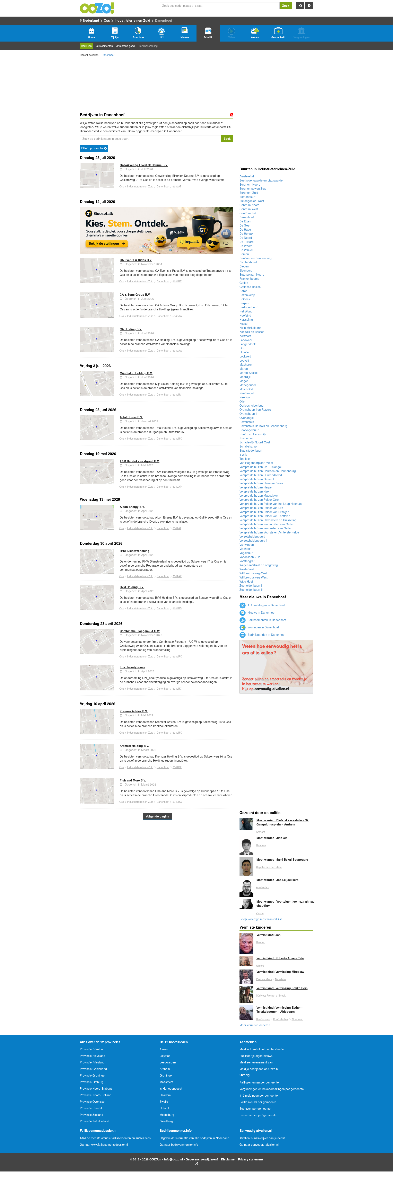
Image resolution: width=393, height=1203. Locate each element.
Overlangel (246, 418)
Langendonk (247, 344)
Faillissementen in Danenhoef (266, 620)
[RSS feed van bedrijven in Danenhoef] (231, 115)
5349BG (177, 802)
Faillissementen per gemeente (259, 1082)
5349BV (177, 394)
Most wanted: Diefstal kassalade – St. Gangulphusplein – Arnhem (282, 822)
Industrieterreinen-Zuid (132, 20)
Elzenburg (246, 270)
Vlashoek (245, 549)
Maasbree (280, 979)
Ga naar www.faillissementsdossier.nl (104, 1144)
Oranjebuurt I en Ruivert (255, 409)
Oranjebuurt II (248, 414)
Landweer (245, 340)
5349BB (177, 608)
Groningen (166, 1075)
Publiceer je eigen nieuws (255, 1056)
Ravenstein (246, 422)
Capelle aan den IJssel (269, 867)
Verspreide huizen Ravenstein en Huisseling (267, 520)
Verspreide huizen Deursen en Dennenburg (267, 471)
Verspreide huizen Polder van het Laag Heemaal (270, 504)
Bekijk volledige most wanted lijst (260, 919)
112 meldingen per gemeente (258, 1095)
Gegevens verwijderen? (202, 1159)
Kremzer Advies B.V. (134, 711)
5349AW (177, 316)
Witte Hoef (246, 581)
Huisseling (246, 319)
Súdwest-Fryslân (265, 995)
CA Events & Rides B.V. (136, 260)
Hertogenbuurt (248, 307)
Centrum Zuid (248, 213)
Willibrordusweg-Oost (253, 573)
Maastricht (166, 1082)
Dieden (244, 266)
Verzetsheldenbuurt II (253, 540)
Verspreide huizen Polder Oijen (259, 499)
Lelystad (165, 1056)
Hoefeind (245, 315)
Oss (107, 20)
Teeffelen (245, 459)
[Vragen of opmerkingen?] (309, 5)
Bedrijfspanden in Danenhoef (266, 635)
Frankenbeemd (249, 278)
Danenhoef (108, 55)
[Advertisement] (156, 867)
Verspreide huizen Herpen (256, 487)
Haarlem (261, 845)
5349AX (177, 576)
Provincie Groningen (93, 1075)
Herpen (244, 303)
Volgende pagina (157, 816)
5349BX (177, 438)
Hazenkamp (247, 295)
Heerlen (260, 942)
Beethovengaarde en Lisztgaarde (261, 180)
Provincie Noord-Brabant (96, 1088)
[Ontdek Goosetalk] (156, 230)
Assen (164, 1049)
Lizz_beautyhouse (132, 667)
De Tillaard (246, 242)
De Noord (245, 238)
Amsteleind (246, 176)
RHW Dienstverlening (134, 551)
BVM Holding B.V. (132, 587)
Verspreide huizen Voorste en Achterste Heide (269, 532)
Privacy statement (250, 1159)
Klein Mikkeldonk (250, 328)
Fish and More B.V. (133, 780)
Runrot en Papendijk (252, 434)
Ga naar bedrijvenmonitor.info (179, 1144)
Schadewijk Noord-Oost (254, 442)
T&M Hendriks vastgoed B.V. (139, 461)
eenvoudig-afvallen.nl (271, 688)
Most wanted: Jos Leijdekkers (277, 880)
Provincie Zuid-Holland (94, 1121)
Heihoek (244, 299)
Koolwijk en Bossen (251, 332)
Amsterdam (262, 887)
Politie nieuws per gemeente (257, 1102)
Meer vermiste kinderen (254, 1025)
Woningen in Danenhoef (263, 627)
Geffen (243, 283)
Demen (244, 254)
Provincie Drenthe (91, 1049)
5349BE (177, 281)
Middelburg (167, 1115)
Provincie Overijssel (92, 1101)
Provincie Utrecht (91, 1108)
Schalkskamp (248, 446)
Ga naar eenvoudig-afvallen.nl (259, 1144)
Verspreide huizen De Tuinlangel (260, 467)
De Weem (245, 246)
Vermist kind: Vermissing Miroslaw (280, 972)
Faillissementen (104, 46)
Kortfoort (245, 336)
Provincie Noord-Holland (95, 1095)
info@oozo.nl (173, 1159)
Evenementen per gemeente (258, 1115)
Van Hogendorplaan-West (256, 463)
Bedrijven (86, 46)
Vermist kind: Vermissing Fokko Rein (282, 988)
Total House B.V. (131, 417)
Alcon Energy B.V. (132, 507)
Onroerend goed (125, 46)
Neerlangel (246, 393)
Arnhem (260, 832)
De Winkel (246, 250)
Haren (243, 291)
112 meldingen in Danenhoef (266, 605)
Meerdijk (245, 377)
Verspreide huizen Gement (256, 479)
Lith (241, 348)
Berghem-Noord (249, 184)
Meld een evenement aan (256, 1062)
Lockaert (245, 356)
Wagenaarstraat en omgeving (258, 565)
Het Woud (245, 311)
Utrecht (164, 1108)
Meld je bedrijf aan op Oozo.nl (258, 1069)
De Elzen (245, 221)
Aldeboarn (297, 1019)
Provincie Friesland (92, 1062)
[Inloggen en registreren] (300, 5)
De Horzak (246, 233)
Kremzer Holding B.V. (134, 746)
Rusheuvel (246, 438)
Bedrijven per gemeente (255, 1108)
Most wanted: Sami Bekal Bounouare (282, 859)
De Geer (245, 225)
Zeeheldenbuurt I (250, 585)
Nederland (91, 20)
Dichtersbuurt (248, 262)
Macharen (246, 364)
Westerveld (246, 569)
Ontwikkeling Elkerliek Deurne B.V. (144, 165)
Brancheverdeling (148, 46)
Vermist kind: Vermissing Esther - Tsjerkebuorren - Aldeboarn (279, 1009)
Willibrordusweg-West (253, 577)
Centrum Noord (249, 205)
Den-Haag (166, 1121)
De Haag (245, 229)
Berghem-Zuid (248, 193)
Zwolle (260, 913)
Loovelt (244, 360)
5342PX (177, 656)
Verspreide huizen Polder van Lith (261, 508)
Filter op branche (92, 148)
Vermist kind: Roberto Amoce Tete (280, 958)
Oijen (242, 401)
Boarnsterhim (280, 1019)
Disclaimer (228, 1159)
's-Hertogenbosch (171, 1088)
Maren (243, 368)
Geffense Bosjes (250, 287)
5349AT (177, 186)
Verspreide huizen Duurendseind (260, 475)
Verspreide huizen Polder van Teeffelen (264, 516)
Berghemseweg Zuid (252, 188)
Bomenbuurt (247, 197)
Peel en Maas (264, 979)
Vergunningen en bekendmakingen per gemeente (271, 1089)
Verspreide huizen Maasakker (258, 495)
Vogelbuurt (246, 553)
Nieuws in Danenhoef (261, 612)
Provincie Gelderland (93, 1069)
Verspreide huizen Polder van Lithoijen (264, 512)
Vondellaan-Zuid (250, 557)
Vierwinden (246, 544)
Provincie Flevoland (92, 1056)
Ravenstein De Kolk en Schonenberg (263, 426)
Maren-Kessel (248, 373)
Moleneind (246, 389)
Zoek (285, 5)
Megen (243, 381)
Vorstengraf (246, 561)
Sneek (282, 995)
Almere (260, 965)
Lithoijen (244, 352)
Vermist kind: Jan (268, 935)
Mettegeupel (247, 385)
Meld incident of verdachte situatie (261, 1049)
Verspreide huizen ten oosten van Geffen (265, 528)
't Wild (243, 454)
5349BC (177, 688)
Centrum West (248, 209)
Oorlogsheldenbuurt (252, 405)
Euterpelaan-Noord (251, 274)
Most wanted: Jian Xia (271, 838)
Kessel (243, 323)
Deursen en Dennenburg (255, 258)
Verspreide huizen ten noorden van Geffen (266, 524)
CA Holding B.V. (131, 329)
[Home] (97, 8)
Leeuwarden (168, 1062)
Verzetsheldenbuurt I (252, 536)
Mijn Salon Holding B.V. (136, 373)
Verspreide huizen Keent (255, 491)
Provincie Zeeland (91, 1115)
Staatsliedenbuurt (250, 450)
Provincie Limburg (91, 1082)
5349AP (177, 486)
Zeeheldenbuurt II (251, 589)
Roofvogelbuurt (249, 430)
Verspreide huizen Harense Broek (261, 483)
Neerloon (245, 397)
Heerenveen (263, 1019)
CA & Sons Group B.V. (135, 294)
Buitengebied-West (251, 201)
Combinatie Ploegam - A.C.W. (140, 631)
